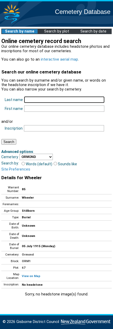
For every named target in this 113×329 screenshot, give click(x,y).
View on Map (31, 276)
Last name (14, 100)
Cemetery (9, 157)
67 (23, 267)
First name (14, 109)
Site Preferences (15, 169)
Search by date (93, 31)
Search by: (10, 163)
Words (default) (39, 164)
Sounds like (67, 164)
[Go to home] (11, 23)
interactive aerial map (59, 59)
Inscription (14, 128)
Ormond (28, 254)
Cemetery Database (82, 11)
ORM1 (26, 261)
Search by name (19, 31)
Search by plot (56, 31)
